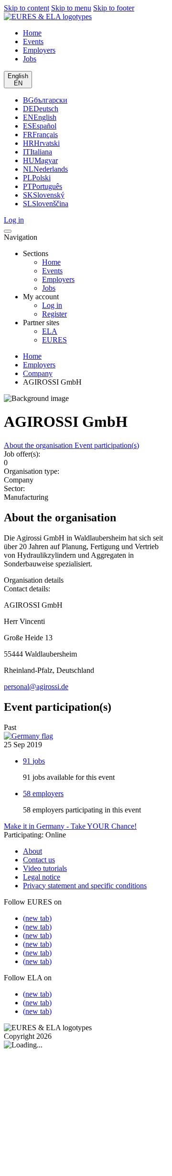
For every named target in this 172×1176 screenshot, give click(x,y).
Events (52, 271)
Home (51, 262)
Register (54, 314)
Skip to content (26, 8)
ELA (49, 331)
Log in (52, 305)
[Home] (48, 16)
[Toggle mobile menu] (7, 231)
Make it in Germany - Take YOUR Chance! (70, 826)
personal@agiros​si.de (36, 686)
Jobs (48, 288)
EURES (54, 340)
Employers (58, 279)
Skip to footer (113, 8)
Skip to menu (71, 8)
